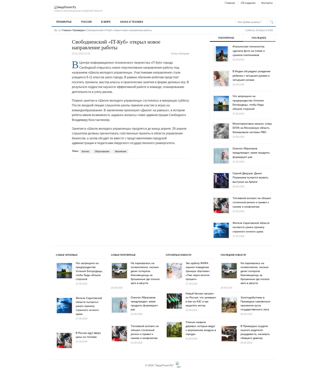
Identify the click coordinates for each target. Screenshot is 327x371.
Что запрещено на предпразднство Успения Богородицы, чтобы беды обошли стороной (89, 271)
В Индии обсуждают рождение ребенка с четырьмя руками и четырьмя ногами (251, 75)
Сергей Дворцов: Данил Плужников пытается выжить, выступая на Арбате (251, 177)
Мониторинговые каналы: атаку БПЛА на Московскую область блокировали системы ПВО (252, 128)
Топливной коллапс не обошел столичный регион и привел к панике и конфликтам (252, 202)
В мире (106, 21)
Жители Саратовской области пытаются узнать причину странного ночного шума (251, 227)
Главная (230, 2)
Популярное (226, 38)
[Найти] (272, 22)
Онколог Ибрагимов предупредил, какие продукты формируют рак (251, 152)
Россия (86, 21)
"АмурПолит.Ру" (164, 365)
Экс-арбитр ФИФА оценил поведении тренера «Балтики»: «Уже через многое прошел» (198, 271)
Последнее (259, 38)
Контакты (267, 2)
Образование (102, 151)
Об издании (248, 2)
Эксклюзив (120, 151)
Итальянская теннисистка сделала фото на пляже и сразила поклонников (249, 50)
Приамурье (64, 21)
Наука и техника (131, 21)
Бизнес (86, 151)
